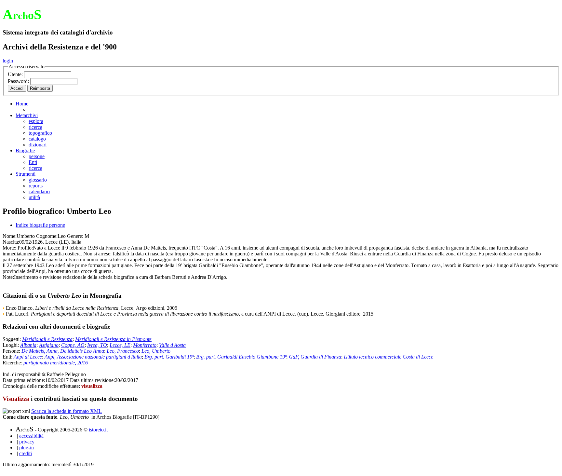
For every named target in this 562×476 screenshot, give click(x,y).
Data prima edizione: (24, 380)
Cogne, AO (73, 345)
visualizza (91, 386)
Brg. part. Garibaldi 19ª (169, 357)
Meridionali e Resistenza (47, 339)
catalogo (37, 139)
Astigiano (49, 345)
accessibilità (31, 436)
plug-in (26, 447)
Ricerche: (13, 362)
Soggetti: (12, 339)
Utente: (16, 74)
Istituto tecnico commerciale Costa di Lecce (388, 357)
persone (37, 156)
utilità (34, 197)
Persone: (12, 351)
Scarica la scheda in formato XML (66, 411)
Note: (8, 277)
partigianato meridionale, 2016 (55, 362)
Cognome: (47, 236)
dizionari (38, 144)
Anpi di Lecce (28, 357)
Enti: (8, 357)
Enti (33, 162)
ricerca (35, 127)
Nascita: (11, 242)
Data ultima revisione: (92, 380)
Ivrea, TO (97, 345)
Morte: (9, 248)
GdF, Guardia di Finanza (315, 357)
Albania (28, 345)
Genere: (75, 236)
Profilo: (25, 248)
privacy (26, 441)
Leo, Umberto (155, 351)
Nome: (10, 236)
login (8, 60)
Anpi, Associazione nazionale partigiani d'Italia (93, 357)
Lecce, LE (120, 345)
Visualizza (16, 398)
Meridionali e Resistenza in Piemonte (113, 339)
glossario (38, 180)
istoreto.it (98, 429)
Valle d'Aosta (172, 345)
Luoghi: (11, 345)
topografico (40, 133)
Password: (19, 81)
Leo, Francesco (123, 351)
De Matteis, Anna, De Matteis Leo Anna (62, 351)
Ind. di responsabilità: (25, 374)
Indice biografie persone (40, 225)
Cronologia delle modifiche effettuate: (42, 386)
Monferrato (144, 345)
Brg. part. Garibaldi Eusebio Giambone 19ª (241, 357)
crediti (25, 453)
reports (36, 185)
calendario (39, 191)
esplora (36, 121)
